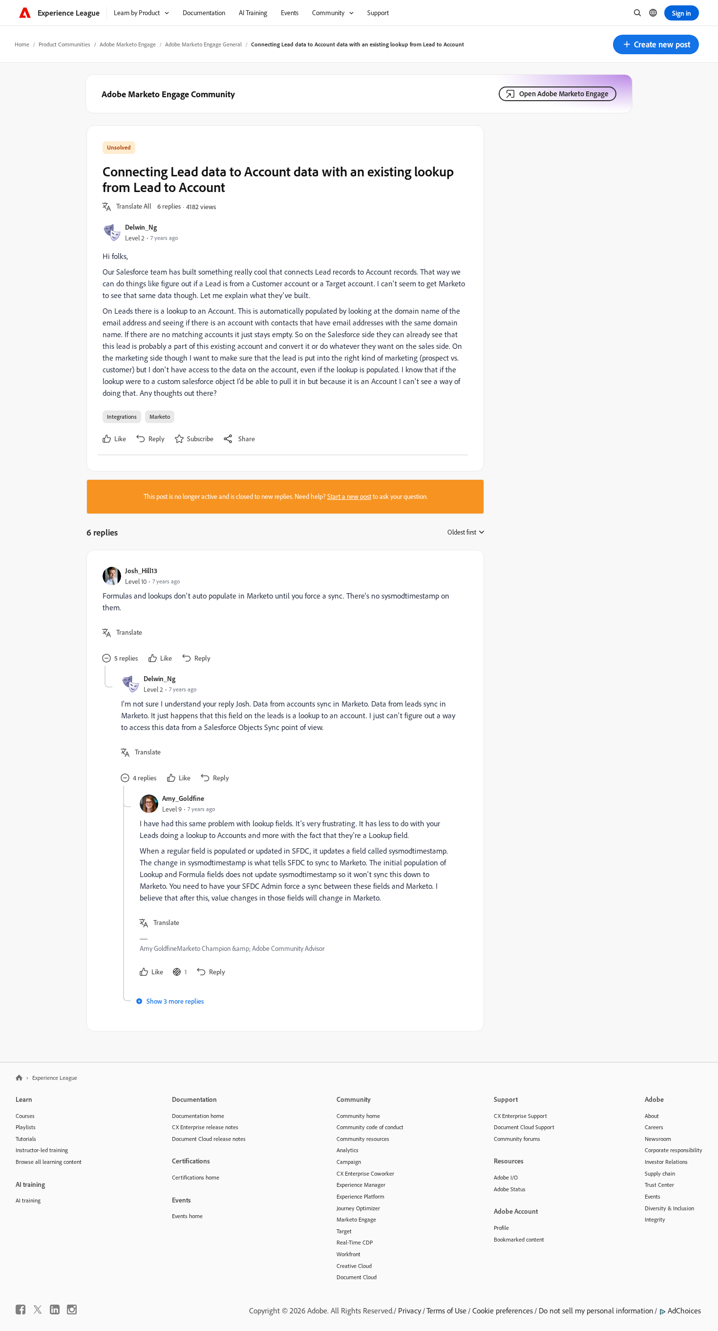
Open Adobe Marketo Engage (564, 93)
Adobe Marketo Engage (128, 44)
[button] (656, 44)
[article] (283, 616)
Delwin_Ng (141, 227)
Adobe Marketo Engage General (203, 44)
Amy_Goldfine (183, 798)
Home (22, 44)
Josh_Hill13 (141, 570)
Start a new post (349, 496)
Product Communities (64, 44)
